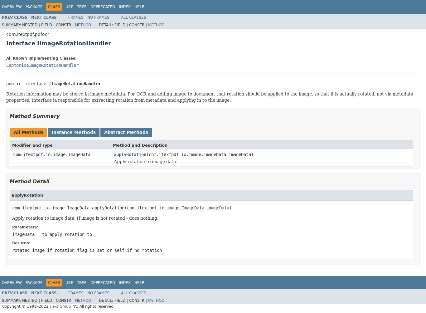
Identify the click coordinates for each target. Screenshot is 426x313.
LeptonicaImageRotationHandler (42, 65)
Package (34, 7)
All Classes (133, 17)
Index (125, 7)
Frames (76, 17)
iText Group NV (63, 306)
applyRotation (130, 154)
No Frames (98, 17)
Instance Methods (74, 132)
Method (83, 25)
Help (139, 7)
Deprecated (102, 7)
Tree (82, 7)
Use (69, 7)
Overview (12, 7)
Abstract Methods (126, 132)
